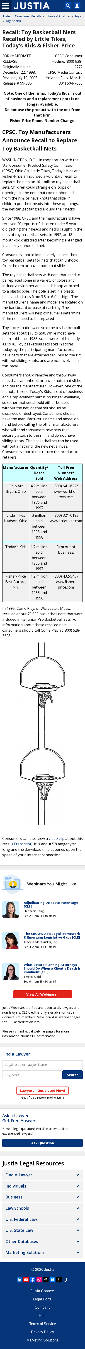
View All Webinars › (42, 994)
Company (42, 1307)
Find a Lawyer (16, 1054)
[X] (59, 1279)
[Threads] (46, 1279)
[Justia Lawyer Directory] (65, 1279)
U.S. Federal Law (21, 1219)
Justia (6, 16)
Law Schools (17, 1208)
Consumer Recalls (28, 16)
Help (42, 1316)
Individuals (15, 1186)
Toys (78, 16)
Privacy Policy (42, 1332)
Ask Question (42, 1143)
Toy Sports (13, 21)
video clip (56, 838)
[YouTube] (26, 1279)
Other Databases (21, 1241)
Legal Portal (42, 1299)
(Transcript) (22, 843)
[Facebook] (32, 1279)
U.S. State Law (19, 1230)
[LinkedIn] (19, 1279)
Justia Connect (43, 1291)
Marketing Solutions (25, 1252)
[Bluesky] (52, 1279)
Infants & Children (58, 16)
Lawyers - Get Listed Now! (42, 1090)
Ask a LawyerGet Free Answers (19, 1118)
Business (13, 1197)
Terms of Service (42, 1324)
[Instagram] (39, 1279)
